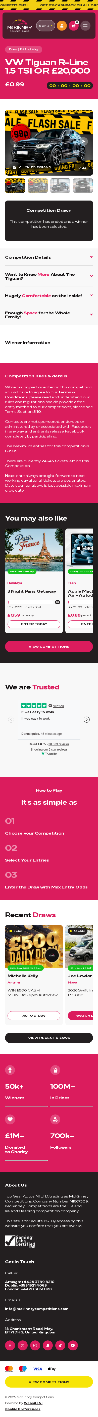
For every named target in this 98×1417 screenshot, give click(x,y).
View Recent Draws (49, 1037)
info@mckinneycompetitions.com (36, 1309)
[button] (83, 141)
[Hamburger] (85, 26)
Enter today (34, 624)
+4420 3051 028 (36, 1289)
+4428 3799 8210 (38, 1282)
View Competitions (49, 646)
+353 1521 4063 (32, 1285)
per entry (27, 615)
